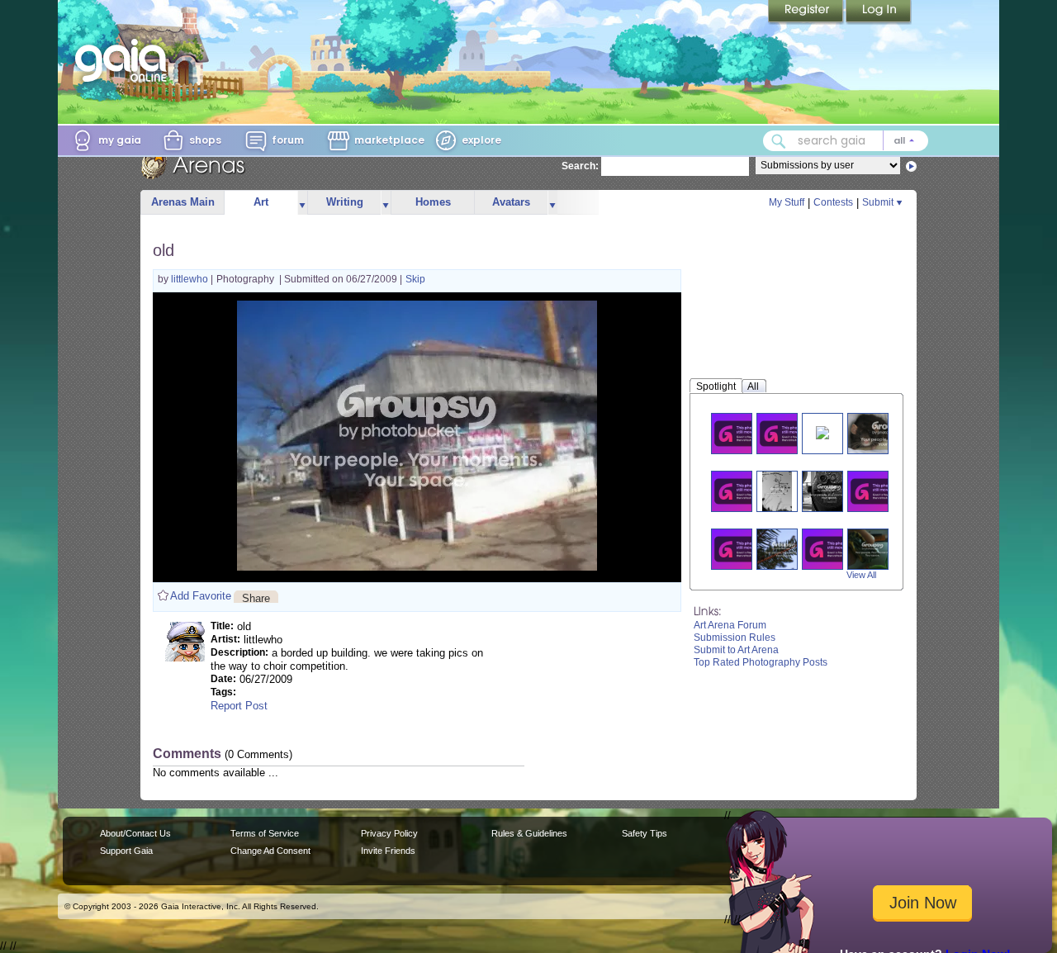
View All (861, 575)
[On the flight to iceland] (741, 433)
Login (879, 12)
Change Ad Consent (270, 851)
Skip (415, 279)
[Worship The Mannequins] (787, 433)
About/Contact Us (135, 833)
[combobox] (845, 140)
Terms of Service (264, 833)
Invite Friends (388, 851)
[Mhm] (777, 491)
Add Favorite (200, 596)
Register (807, 12)
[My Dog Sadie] (741, 491)
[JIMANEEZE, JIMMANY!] (822, 431)
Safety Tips (644, 833)
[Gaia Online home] (124, 60)
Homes (433, 202)
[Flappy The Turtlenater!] (873, 549)
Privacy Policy (389, 833)
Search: (580, 166)
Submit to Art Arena (736, 650)
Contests (833, 202)
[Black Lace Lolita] (832, 549)
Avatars (511, 202)
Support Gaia (126, 851)
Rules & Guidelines (529, 833)
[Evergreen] (783, 549)
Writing (344, 202)
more (302, 203)
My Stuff (786, 202)
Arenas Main (183, 202)
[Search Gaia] (778, 141)
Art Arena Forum (730, 625)
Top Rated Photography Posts (760, 662)
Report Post (239, 705)
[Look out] (829, 491)
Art (261, 202)
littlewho (191, 279)
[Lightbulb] (741, 549)
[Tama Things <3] (878, 491)
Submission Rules (734, 637)
